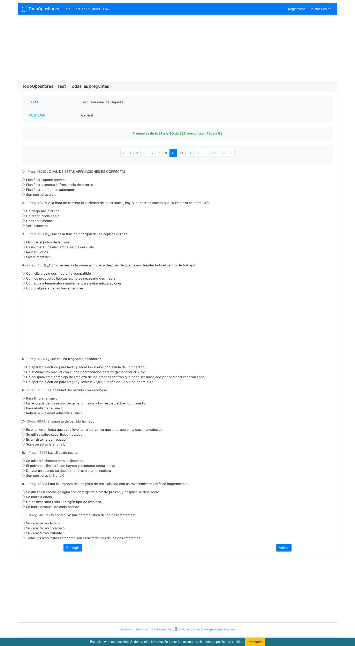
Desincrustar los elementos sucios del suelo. (60, 247)
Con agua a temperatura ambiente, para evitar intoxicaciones (74, 283)
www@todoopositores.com (219, 629)
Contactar (126, 629)
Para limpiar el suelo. (42, 398)
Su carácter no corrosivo (45, 528)
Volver (284, 548)
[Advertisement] (141, 48)
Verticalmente (37, 226)
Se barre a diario (39, 497)
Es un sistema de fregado (46, 439)
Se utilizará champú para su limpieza (54, 461)
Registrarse (296, 9)
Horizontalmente (39, 221)
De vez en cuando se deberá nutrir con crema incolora (68, 471)
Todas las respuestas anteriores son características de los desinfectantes (83, 538)
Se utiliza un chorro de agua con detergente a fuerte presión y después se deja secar (92, 492)
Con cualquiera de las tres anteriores (54, 288)
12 (197, 153)
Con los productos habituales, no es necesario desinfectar (71, 278)
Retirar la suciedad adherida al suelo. (54, 413)
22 (214, 153)
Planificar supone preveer (46, 180)
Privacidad (142, 629)
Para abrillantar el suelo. (44, 408)
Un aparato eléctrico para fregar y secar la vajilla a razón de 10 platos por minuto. (90, 382)
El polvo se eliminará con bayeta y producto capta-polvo (70, 466)
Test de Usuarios (87, 9)
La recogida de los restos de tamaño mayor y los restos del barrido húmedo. (86, 403)
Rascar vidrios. (37, 252)
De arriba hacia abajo (42, 216)
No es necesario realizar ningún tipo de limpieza (63, 502)
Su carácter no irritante (44, 533)
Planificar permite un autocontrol (51, 190)
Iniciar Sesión (321, 9)
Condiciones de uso (163, 629)
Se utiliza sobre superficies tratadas (54, 434)
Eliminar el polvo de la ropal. (48, 242)
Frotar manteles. (38, 257)
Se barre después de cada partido (52, 507)
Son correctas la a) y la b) (46, 444)
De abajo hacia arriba (42, 211)
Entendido (255, 642)
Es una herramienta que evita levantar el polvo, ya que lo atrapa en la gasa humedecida (94, 429)
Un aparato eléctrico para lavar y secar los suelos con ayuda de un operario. (85, 367)
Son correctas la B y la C (45, 475)
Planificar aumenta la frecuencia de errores (59, 185)
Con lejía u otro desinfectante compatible (58, 273)
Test (67, 9)
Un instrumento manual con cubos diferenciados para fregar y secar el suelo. (86, 372)
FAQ (106, 9)
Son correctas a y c (41, 194)
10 (181, 153)
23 (223, 153)
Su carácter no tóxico (43, 523)
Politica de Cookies (189, 629)
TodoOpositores (43, 8)
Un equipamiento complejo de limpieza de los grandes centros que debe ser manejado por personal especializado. (115, 377)
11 (189, 153)
